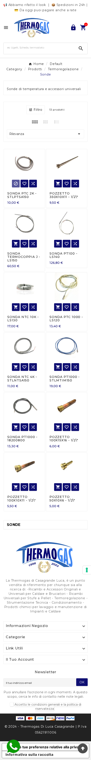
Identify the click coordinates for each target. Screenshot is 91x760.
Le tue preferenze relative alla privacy (50, 747)
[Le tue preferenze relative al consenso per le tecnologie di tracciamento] (87, 570)
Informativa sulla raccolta (29, 754)
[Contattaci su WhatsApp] (13, 746)
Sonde (14, 525)
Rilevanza (45, 134)
